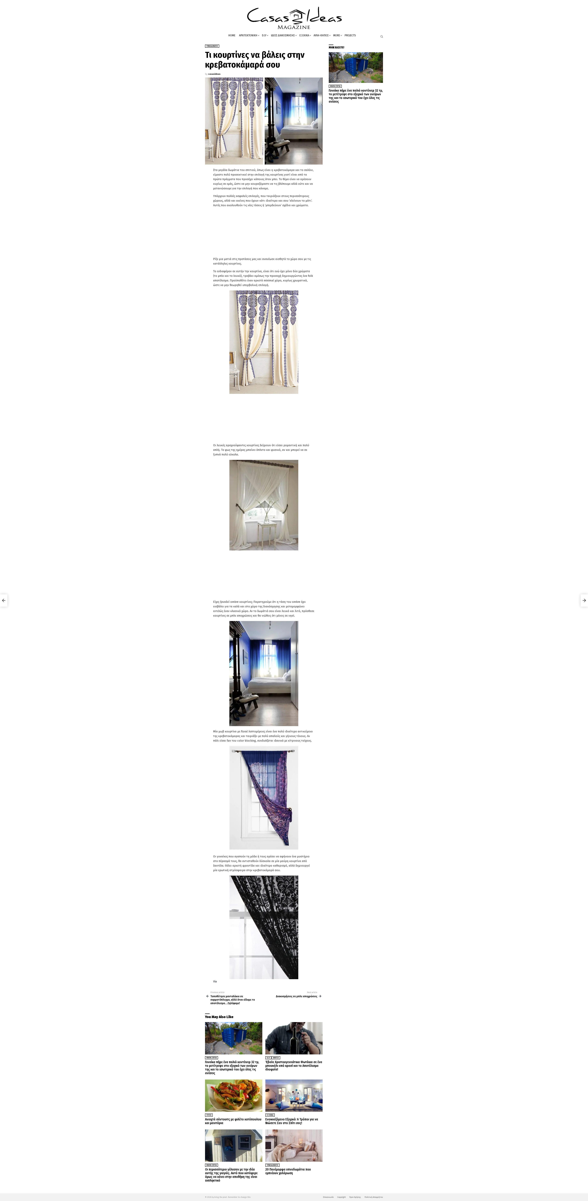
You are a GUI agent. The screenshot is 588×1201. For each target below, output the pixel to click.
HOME (231, 35)
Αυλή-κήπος (321, 35)
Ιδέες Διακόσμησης (283, 35)
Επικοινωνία (328, 1197)
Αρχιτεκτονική (248, 35)
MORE (336, 35)
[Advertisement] (264, 232)
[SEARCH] (382, 36)
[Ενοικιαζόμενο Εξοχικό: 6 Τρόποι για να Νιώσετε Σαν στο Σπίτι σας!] (294, 1096)
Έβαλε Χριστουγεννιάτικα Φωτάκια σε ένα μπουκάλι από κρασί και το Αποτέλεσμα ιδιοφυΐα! (293, 1065)
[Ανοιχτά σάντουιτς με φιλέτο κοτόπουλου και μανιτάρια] (233, 1096)
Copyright (341, 1197)
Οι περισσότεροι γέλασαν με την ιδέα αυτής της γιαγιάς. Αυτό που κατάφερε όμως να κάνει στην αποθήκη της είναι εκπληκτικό (231, 1174)
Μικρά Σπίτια (211, 1058)
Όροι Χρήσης (355, 1197)
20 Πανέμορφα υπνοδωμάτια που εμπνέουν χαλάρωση (288, 1171)
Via (215, 981)
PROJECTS (350, 35)
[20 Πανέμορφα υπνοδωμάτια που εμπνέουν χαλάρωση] (294, 1145)
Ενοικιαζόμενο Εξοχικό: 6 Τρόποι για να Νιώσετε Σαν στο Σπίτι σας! (291, 1121)
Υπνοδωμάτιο (272, 1165)
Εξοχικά (304, 35)
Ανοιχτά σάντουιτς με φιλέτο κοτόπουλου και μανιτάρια (233, 1121)
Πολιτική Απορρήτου (373, 1197)
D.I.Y (264, 35)
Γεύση (208, 1115)
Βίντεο (276, 1058)
